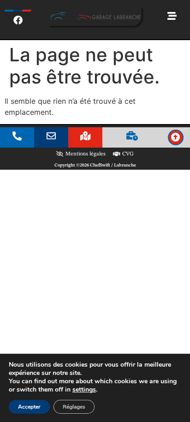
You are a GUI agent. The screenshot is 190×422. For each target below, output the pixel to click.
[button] (172, 16)
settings (84, 390)
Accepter (29, 406)
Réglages (74, 406)
